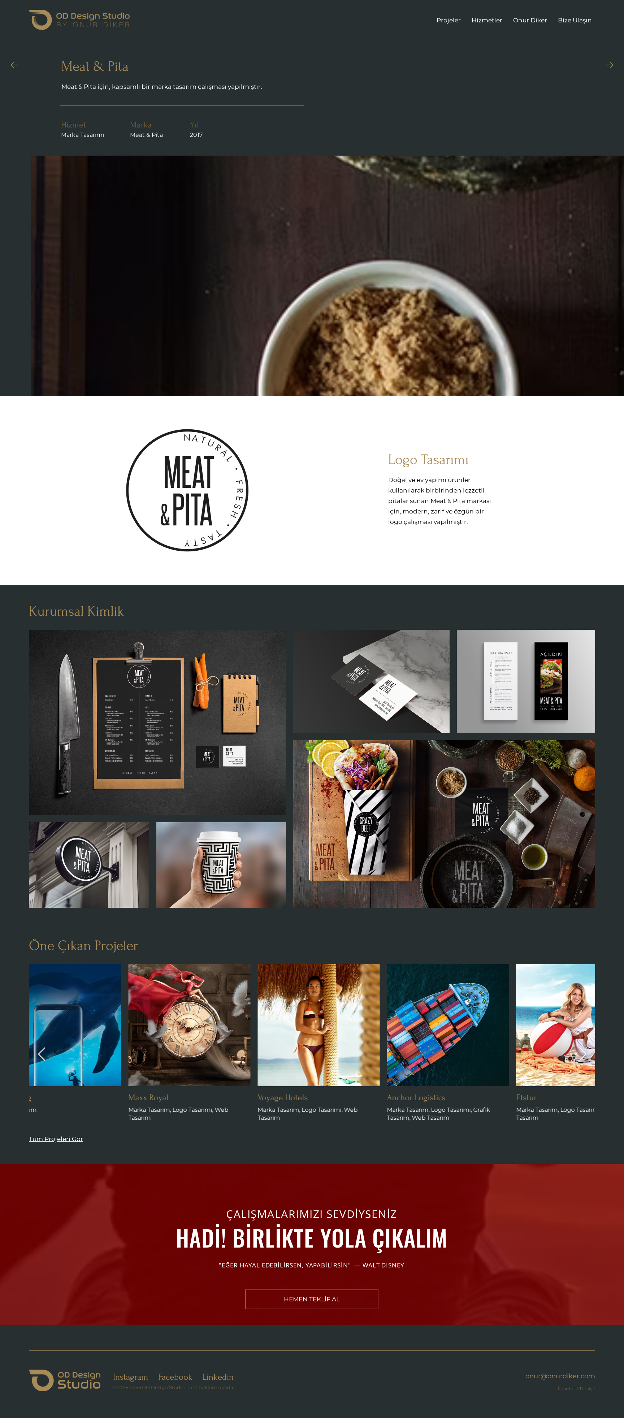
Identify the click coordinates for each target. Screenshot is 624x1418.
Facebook (175, 1377)
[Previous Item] (41, 1054)
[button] (311, 1299)
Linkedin (218, 1377)
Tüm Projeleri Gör (56, 1138)
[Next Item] (582, 1054)
